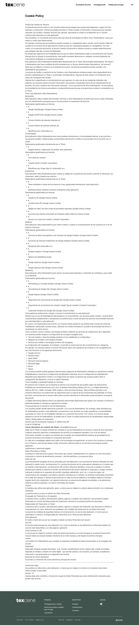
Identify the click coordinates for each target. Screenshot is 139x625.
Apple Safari (33, 358)
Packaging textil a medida (53, 604)
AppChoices (79, 400)
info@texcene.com (40, 620)
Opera (30, 369)
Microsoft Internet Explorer (38, 361)
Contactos (75, 610)
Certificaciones (77, 607)
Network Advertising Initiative (73, 387)
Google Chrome (34, 353)
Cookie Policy (77, 620)
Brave (30, 366)
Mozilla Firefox (33, 355)
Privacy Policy (61, 620)
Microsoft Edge (34, 363)
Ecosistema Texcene (83, 5)
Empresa (75, 604)
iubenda (28, 576)
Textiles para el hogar (116, 5)
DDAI (54, 390)
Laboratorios (48, 613)
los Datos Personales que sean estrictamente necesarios (85, 576)
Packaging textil (99, 5)
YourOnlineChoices (43, 387)
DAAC (41, 390)
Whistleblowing (69, 620)
